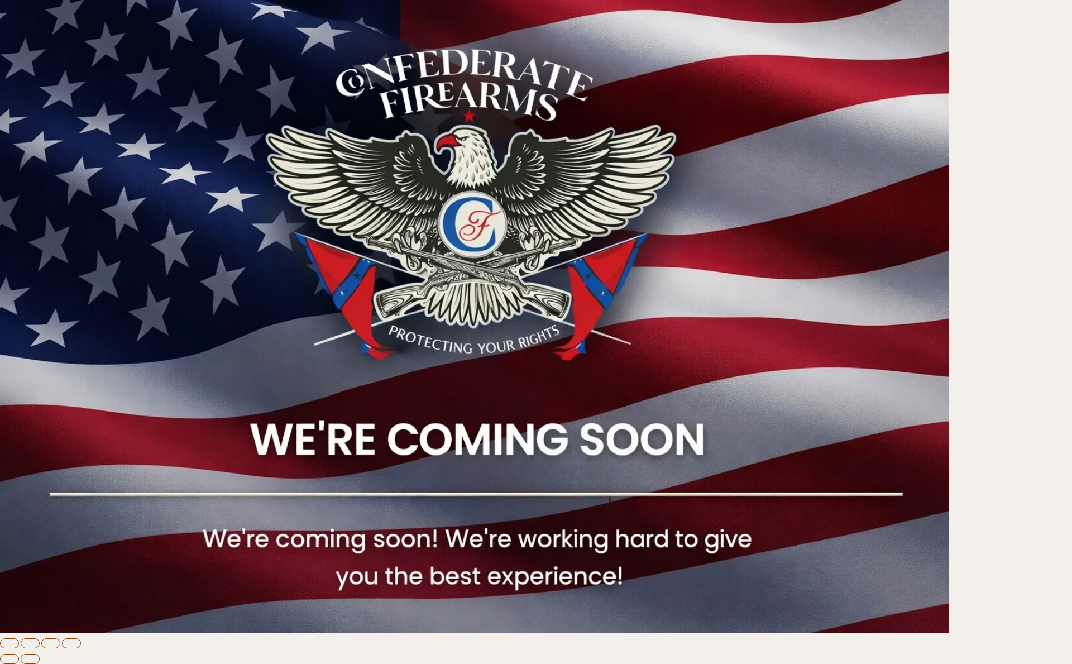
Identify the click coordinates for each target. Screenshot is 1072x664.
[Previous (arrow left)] (9, 659)
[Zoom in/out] (9, 643)
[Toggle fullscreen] (30, 643)
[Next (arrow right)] (30, 659)
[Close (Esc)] (71, 643)
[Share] (50, 643)
